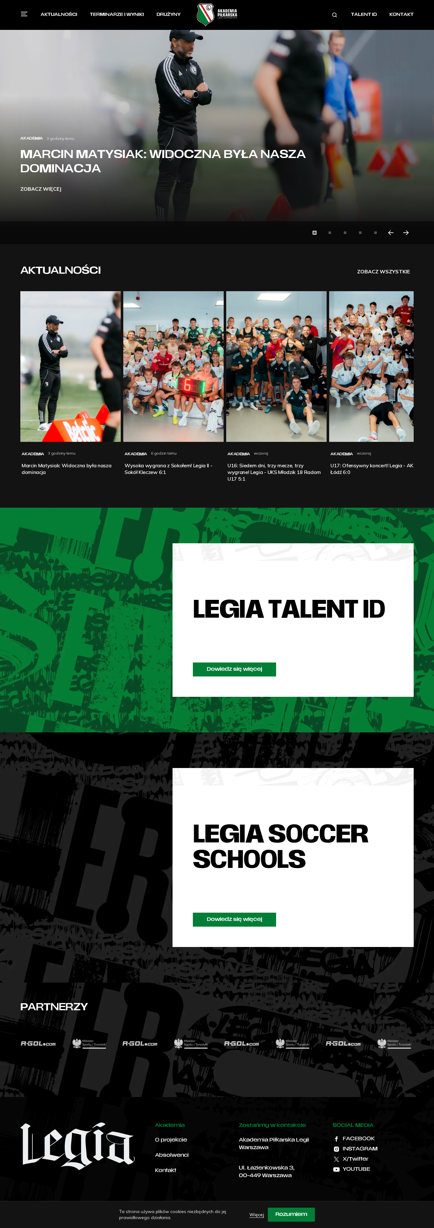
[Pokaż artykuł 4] (360, 232)
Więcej (256, 1215)
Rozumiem (291, 1214)
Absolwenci (172, 1155)
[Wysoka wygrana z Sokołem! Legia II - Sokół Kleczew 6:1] (217, 122)
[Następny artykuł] (406, 232)
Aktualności (59, 14)
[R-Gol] (95, 1043)
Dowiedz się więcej (234, 669)
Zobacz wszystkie (383, 271)
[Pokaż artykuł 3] (345, 232)
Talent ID (364, 14)
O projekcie (171, 1140)
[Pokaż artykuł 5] (375, 232)
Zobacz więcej (40, 189)
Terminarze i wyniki (117, 14)
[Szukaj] (334, 15)
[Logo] (217, 14)
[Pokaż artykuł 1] (314, 232)
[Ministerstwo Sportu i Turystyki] (44, 1043)
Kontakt (402, 14)
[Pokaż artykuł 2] (329, 232)
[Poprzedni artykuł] (390, 232)
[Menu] (24, 14)
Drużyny (168, 14)
